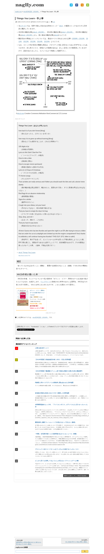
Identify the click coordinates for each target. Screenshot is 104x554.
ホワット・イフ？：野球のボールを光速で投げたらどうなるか (37, 293)
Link (54, 22)
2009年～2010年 (78, 38)
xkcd (61, 26)
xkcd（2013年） (28, 35)
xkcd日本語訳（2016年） (31, 11)
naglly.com (18, 11)
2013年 (33, 41)
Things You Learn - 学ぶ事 (30, 18)
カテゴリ (23, 26)
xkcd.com (20, 113)
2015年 (46, 41)
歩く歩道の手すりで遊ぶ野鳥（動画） (76, 542)
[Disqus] (52, 508)
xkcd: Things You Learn (26, 252)
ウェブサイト (45, 282)
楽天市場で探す (34, 306)
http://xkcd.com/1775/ (24, 255)
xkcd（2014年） (68, 32)
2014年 (39, 41)
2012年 (26, 41)
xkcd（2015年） (39, 32)
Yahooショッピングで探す (37, 308)
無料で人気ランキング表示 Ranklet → (76, 475)
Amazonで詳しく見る (36, 303)
